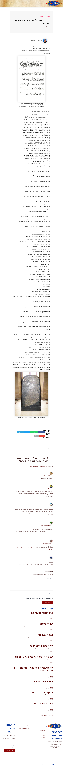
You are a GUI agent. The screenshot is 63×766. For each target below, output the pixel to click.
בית (41, 2)
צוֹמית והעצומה (45, 634)
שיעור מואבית (37, 47)
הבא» (42, 715)
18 (30, 714)
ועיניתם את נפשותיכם (42, 612)
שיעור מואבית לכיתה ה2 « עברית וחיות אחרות (39, 466)
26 (19, 714)
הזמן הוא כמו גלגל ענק (42, 692)
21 (26, 714)
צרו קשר (16, 4)
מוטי (50, 475)
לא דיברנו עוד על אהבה (41, 645)
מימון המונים (34, 4)
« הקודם (51, 714)
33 (52, 715)
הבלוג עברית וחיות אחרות (31, 2)
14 (35, 714)
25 (21, 714)
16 (33, 714)
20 (27, 714)
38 (45, 715)
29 (15, 714)
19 (29, 714)
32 (11, 714)
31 (12, 714)
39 (44, 715)
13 (37, 714)
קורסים (10, 2)
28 (17, 714)
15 (34, 714)
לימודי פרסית (15, 2)
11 (40, 714)
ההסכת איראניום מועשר (27, 4)
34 (50, 715)
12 (38, 714)
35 (49, 715)
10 (41, 714)
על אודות (38, 2)
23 (23, 714)
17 (31, 714)
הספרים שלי (20, 2)
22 (25, 714)
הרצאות (25, 2)
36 (48, 715)
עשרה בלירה (46, 623)
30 (14, 714)
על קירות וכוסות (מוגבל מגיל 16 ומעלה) (33, 656)
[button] (6, 3)
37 (46, 715)
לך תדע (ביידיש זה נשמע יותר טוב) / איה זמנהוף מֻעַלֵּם (33, 669)
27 (18, 714)
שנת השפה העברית (43, 681)
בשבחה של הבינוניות (42, 703)
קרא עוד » (51, 618)
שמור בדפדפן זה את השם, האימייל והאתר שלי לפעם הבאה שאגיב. (38, 598)
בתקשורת (20, 4)
